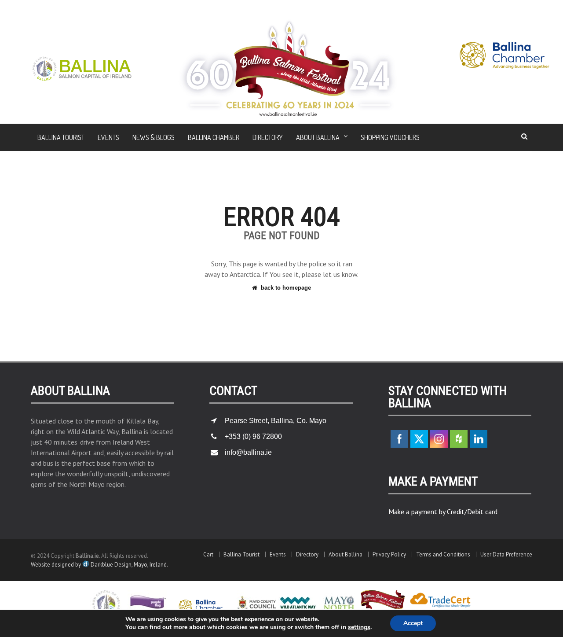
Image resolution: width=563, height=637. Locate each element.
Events (108, 137)
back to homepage (286, 288)
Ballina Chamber (213, 137)
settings (359, 627)
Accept (413, 623)
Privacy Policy (389, 554)
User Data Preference (506, 554)
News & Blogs (153, 137)
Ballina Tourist (60, 137)
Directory (267, 137)
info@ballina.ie (248, 452)
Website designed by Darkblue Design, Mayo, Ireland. (99, 564)
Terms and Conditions (443, 554)
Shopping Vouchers (390, 137)
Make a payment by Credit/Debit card (442, 511)
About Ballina (345, 554)
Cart (208, 554)
